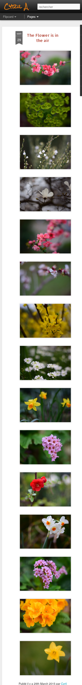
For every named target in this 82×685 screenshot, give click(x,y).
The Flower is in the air (43, 38)
